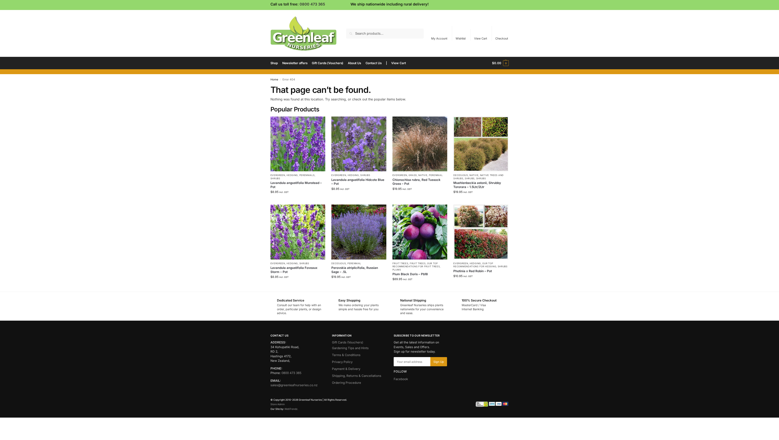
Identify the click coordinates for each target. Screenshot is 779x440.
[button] (500, 63)
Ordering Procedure (346, 383)
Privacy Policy (342, 362)
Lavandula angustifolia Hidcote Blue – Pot (357, 182)
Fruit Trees (400, 263)
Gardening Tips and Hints (350, 348)
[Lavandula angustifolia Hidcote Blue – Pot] (358, 144)
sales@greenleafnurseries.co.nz (294, 385)
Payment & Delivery (346, 369)
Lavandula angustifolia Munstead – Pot (296, 185)
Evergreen (277, 175)
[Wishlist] (319, 123)
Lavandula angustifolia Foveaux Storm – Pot (294, 270)
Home (274, 79)
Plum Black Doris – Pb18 (410, 274)
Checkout (501, 38)
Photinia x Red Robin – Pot (472, 271)
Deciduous (460, 175)
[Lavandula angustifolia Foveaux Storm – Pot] (297, 232)
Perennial (436, 175)
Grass (413, 175)
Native (422, 175)
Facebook (401, 379)
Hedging (292, 175)
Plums (396, 269)
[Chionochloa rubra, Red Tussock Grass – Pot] (419, 144)
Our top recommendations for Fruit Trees (416, 265)
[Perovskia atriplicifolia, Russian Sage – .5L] (358, 232)
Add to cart (298, 200)
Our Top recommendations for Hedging (474, 265)
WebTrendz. (291, 408)
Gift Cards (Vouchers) (347, 342)
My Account (439, 38)
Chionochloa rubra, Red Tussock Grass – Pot (416, 182)
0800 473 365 (312, 4)
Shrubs (275, 178)
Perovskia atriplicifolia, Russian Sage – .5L (354, 270)
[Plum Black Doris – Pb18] (419, 232)
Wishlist (461, 38)
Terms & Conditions (346, 355)
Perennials (307, 175)
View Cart (480, 38)
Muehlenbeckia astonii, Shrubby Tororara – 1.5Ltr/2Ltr (477, 185)
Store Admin (277, 404)
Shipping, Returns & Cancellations (356, 376)
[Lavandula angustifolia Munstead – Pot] (297, 144)
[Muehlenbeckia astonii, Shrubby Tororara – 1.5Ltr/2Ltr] (480, 144)
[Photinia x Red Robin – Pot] (480, 232)
